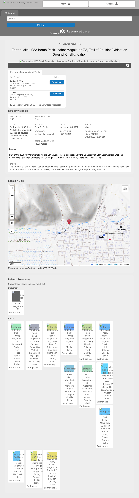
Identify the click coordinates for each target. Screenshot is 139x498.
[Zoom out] (12, 217)
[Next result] (80, 44)
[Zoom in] (12, 188)
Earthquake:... (15, 312)
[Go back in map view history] (12, 231)
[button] (69, 222)
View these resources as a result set (27, 284)
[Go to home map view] (12, 223)
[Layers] (125, 189)
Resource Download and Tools (25, 72)
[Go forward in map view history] (12, 227)
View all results (70, 44)
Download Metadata (51, 105)
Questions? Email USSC (23, 105)
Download (56, 82)
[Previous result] (60, 44)
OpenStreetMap (114, 264)
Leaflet (95, 264)
